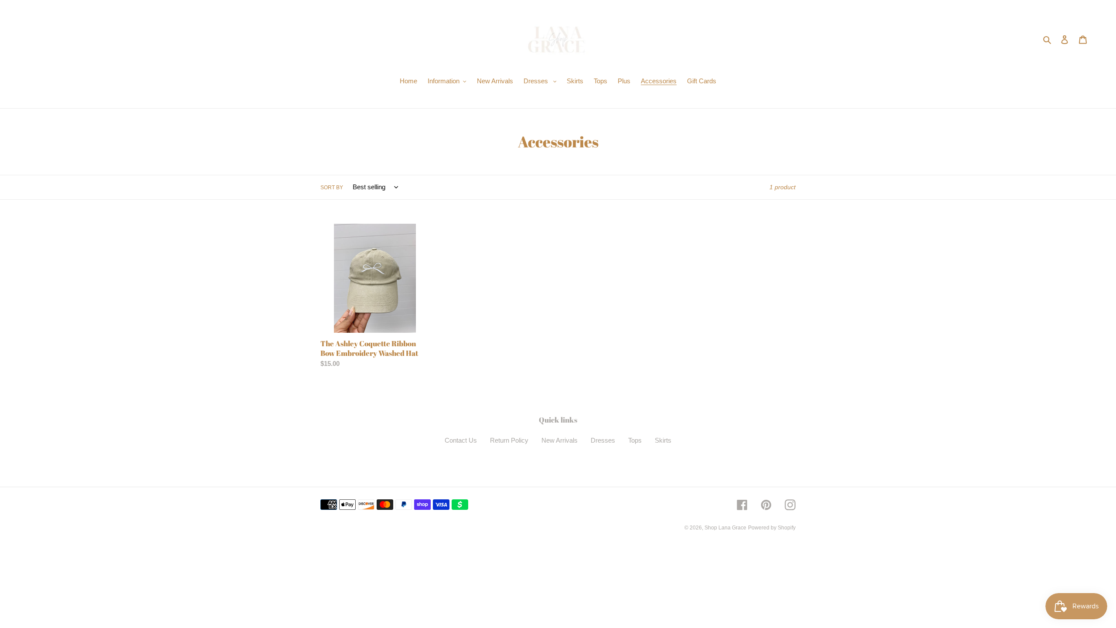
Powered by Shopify (772, 528)
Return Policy (509, 440)
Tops (635, 440)
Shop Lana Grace (725, 528)
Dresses (603, 440)
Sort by (331, 187)
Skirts (663, 440)
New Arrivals (559, 440)
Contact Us (461, 440)
